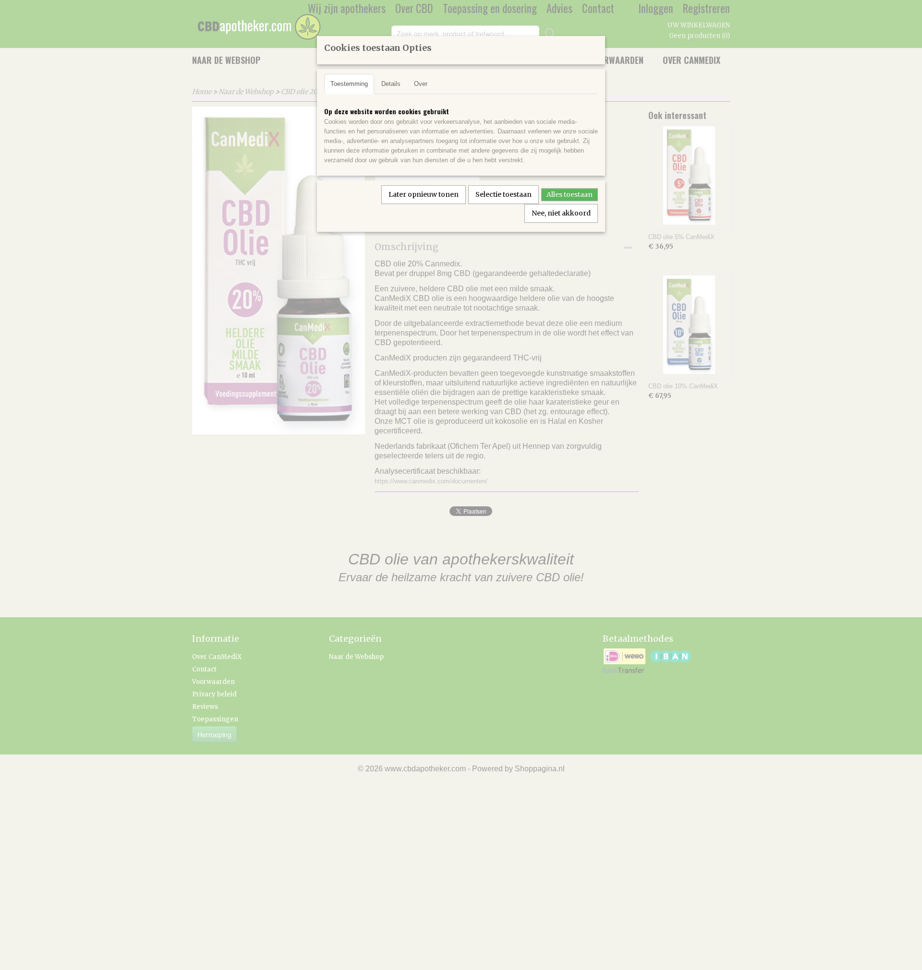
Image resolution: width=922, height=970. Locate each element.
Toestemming (349, 83)
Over (420, 83)
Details (390, 83)
